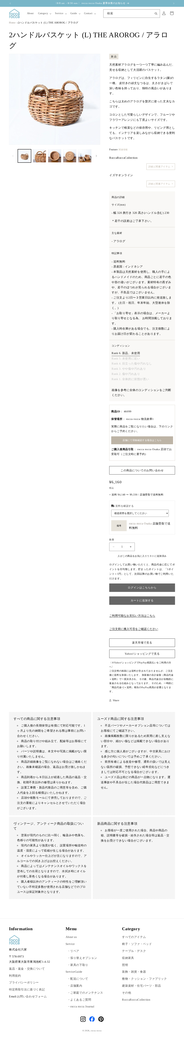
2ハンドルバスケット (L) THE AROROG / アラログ (48, 22)
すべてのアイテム (134, 936)
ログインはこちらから (142, 587)
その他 (126, 992)
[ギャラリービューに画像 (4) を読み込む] (69, 156)
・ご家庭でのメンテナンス (85, 992)
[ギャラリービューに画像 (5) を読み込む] (84, 156)
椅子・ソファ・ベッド (137, 943)
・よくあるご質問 (79, 999)
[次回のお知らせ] (174, 3)
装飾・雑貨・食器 (134, 971)
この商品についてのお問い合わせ (142, 470)
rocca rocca (96, 1031)
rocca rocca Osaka (140, 523)
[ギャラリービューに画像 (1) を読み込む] (24, 156)
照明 (125, 964)
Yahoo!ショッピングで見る (142, 653)
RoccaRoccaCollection (136, 999)
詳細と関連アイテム (159, 166)
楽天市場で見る (142, 642)
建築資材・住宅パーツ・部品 (141, 985)
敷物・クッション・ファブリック (144, 978)
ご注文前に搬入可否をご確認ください (133, 628)
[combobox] (132, 13)
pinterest (101, 1019)
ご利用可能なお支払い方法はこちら (132, 615)
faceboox (92, 1019)
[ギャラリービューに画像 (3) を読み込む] (54, 156)
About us (71, 936)
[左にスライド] (13, 156)
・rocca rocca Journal (80, 1006)
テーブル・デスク (134, 950)
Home (12, 22)
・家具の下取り (77, 964)
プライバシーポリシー (24, 982)
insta (83, 1019)
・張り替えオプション (82, 957)
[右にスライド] (96, 156)
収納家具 (128, 957)
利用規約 (15, 975)
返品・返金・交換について (27, 968)
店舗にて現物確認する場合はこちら (142, 440)
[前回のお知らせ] (10, 3)
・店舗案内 (74, 985)
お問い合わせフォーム (32, 996)
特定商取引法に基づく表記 (27, 989)
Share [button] (116, 700)
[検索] (156, 13)
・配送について (77, 978)
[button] (44, 13)
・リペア (73, 950)
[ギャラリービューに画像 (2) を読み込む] (39, 156)
